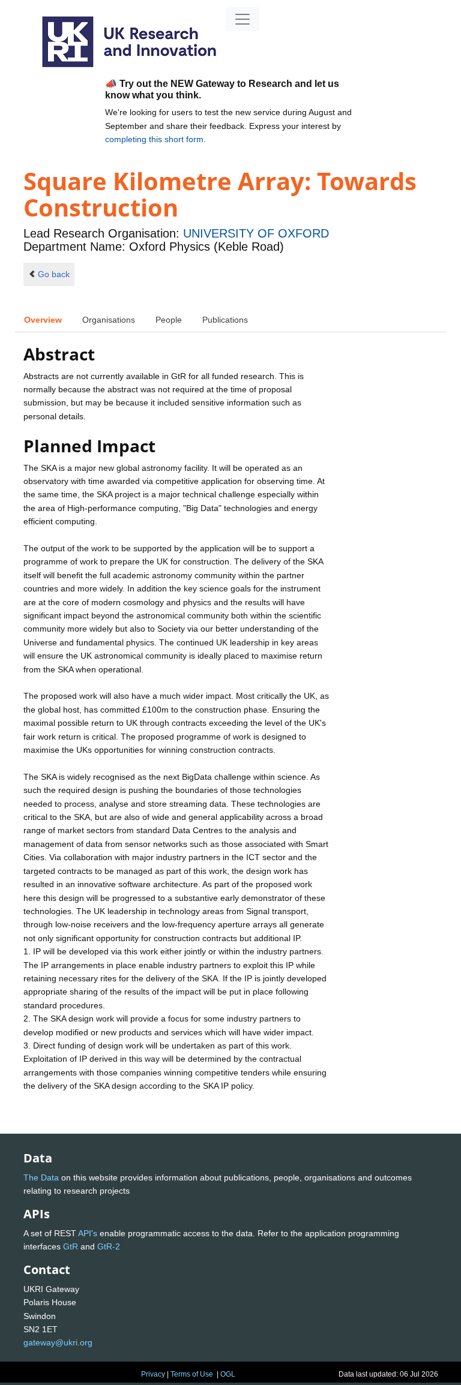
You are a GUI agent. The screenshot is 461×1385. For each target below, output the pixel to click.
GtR (70, 1246)
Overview (43, 320)
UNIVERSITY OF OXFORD (256, 233)
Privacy (153, 1374)
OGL (227, 1374)
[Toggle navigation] (242, 19)
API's (87, 1233)
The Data (41, 1177)
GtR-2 (108, 1246)
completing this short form (154, 139)
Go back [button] (54, 274)
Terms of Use (191, 1374)
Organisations (108, 320)
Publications (225, 320)
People (168, 320)
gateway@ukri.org (57, 1342)
